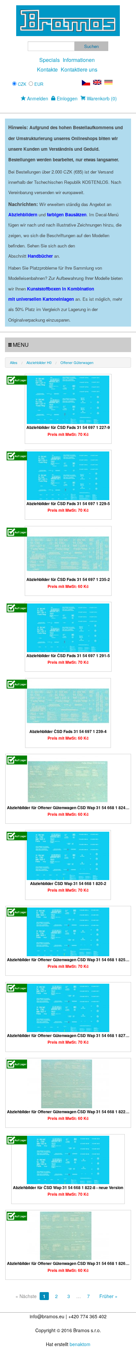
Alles (13, 362)
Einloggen (66, 98)
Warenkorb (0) (101, 98)
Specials (49, 60)
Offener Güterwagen (76, 362)
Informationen (79, 60)
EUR (38, 84)
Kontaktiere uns (79, 69)
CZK (22, 84)
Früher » (108, 1296)
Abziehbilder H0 (38, 362)
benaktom (80, 1344)
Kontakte (47, 69)
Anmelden (37, 98)
